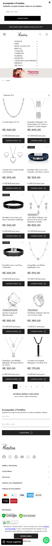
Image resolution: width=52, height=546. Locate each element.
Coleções (26, 51)
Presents (26, 63)
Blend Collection (26, 46)
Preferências (26, 541)
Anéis (26, 44)
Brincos (26, 48)
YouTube (22, 457)
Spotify (34, 457)
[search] (40, 34)
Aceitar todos (26, 536)
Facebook (4, 457)
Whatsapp (28, 457)
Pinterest (16, 457)
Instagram (10, 457)
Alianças (26, 41)
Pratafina (22, 34)
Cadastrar (24, 432)
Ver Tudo (26, 65)
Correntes (26, 53)
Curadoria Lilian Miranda (26, 60)
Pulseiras (26, 56)
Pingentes (26, 58)
